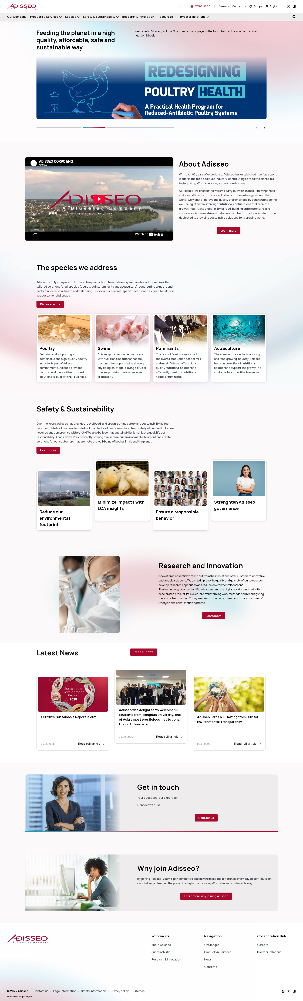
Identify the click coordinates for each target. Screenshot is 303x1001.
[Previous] (70, 127)
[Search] (294, 17)
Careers (224, 6)
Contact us (239, 6)
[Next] (152, 127)
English (274, 6)
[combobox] (276, 6)
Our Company (17, 17)
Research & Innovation (138, 17)
